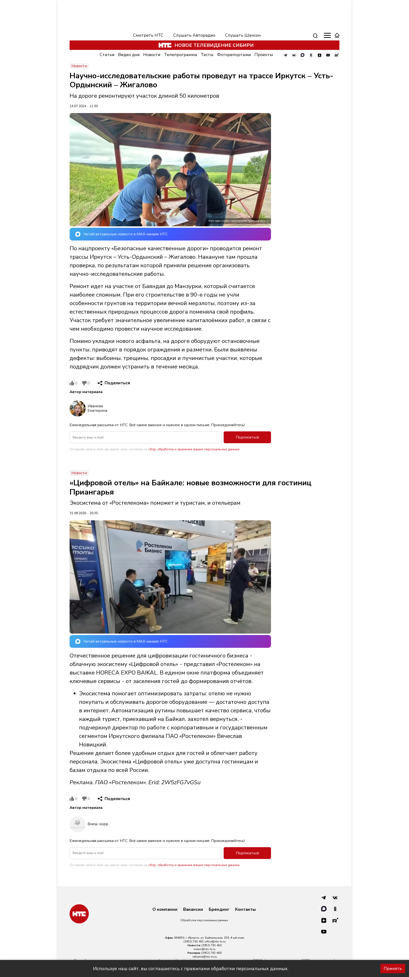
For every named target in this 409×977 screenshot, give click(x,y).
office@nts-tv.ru (215, 941)
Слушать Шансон (243, 35)
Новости (151, 54)
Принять (393, 968)
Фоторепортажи (234, 54)
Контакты (245, 909)
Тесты (207, 54)
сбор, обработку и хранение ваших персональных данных (194, 449)
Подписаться (247, 437)
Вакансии (193, 909)
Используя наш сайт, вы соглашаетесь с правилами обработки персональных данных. (191, 968)
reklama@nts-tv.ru (204, 957)
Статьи (107, 54)
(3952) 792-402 (211, 945)
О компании (165, 909)
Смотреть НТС (148, 35)
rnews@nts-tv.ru (204, 949)
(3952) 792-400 (211, 953)
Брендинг (219, 909)
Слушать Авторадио (194, 35)
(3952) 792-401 (193, 941)
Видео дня (129, 54)
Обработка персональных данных (204, 920)
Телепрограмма (180, 54)
